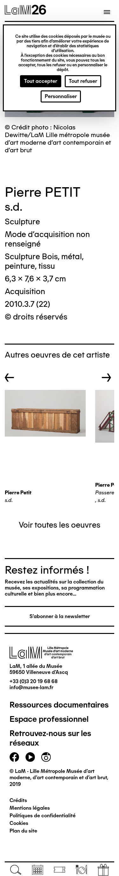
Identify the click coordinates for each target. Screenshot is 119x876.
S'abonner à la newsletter (60, 616)
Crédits (18, 800)
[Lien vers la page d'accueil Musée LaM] (25, 12)
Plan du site (23, 831)
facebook (14, 757)
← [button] (9, 377)
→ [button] (106, 377)
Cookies (19, 823)
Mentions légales (30, 808)
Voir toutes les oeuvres (59, 525)
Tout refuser (83, 81)
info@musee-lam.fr (31, 687)
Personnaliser (61, 96)
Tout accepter (40, 81)
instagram (46, 757)
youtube (30, 757)
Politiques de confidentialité (43, 816)
